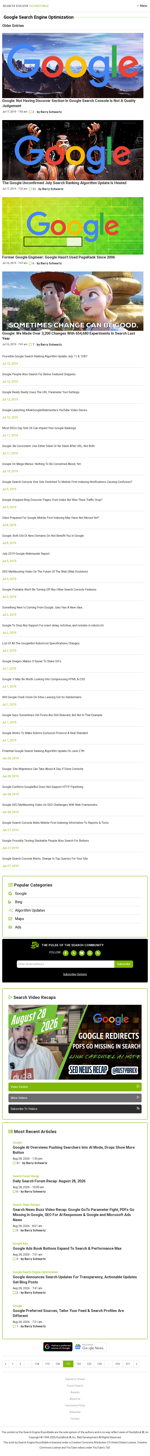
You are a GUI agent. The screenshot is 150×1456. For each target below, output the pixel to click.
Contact (75, 1418)
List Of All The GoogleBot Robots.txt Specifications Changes (41, 643)
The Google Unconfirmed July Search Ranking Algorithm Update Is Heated (64, 183)
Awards (75, 1392)
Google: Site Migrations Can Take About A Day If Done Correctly (42, 769)
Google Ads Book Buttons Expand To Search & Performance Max (67, 1248)
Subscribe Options (75, 974)
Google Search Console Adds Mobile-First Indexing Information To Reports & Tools (55, 822)
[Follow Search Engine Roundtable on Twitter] (74, 953)
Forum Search (75, 1385)
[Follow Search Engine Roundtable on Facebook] (66, 953)
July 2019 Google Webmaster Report (26, 553)
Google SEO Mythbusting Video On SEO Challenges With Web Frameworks (50, 805)
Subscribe (123, 964)
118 (37, 1363)
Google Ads (20, 1243)
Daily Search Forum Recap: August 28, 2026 (49, 1181)
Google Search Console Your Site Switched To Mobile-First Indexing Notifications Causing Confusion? (67, 482)
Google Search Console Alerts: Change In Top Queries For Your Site (45, 858)
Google (17, 1142)
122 (78, 1363)
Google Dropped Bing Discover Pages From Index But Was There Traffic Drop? (52, 500)
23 (34, 189)
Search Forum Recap (26, 1176)
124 (99, 1363)
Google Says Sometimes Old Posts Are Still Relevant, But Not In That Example (52, 715)
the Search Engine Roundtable (37, 1432)
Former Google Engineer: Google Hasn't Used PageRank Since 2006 (58, 257)
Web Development (87, 1437)
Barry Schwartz (51, 112)
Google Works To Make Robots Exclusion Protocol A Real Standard (45, 733)
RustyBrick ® (63, 1437)
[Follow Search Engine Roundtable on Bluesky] (82, 953)
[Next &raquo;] (136, 1363)
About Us (75, 1398)
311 (128, 1363)
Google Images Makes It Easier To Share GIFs (31, 661)
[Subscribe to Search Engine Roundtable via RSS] (98, 953)
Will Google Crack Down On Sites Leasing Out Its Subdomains (41, 697)
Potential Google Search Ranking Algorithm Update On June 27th (43, 751)
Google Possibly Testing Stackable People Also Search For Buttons (45, 840)
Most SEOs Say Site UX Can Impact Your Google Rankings (39, 428)
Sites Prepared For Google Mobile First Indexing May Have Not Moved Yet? (50, 518)
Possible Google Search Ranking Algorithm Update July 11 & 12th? (44, 356)
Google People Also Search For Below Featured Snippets (39, 374)
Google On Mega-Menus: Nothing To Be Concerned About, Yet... (42, 464)
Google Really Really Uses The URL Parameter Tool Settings (40, 392)
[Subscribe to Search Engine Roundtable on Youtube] (90, 953)
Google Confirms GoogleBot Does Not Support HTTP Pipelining (42, 787)
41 (18, 1163)
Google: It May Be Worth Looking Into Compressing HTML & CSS (43, 679)
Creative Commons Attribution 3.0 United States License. (104, 1442)
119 (47, 1363)
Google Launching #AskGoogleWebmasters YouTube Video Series (44, 410)
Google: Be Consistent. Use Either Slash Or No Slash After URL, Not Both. (48, 446)
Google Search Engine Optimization (35, 1272)
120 (58, 1363)
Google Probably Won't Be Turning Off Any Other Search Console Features (49, 589)
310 (117, 1363)
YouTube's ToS (101, 1447)
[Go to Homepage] (26, 6)
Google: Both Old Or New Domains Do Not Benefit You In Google (43, 535)
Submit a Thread (75, 1379)
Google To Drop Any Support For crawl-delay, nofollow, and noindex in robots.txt (53, 625)
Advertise (75, 1412)
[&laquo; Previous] (5, 1363)
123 (89, 1363)
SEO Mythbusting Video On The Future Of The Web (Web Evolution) (45, 571)
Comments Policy (75, 1405)
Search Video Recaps (26, 1204)
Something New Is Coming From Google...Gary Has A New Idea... (43, 607)
